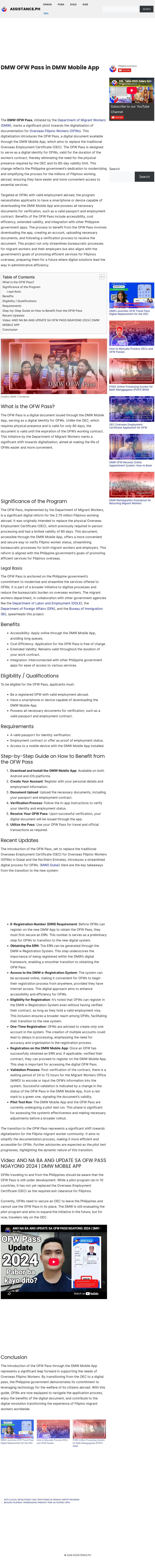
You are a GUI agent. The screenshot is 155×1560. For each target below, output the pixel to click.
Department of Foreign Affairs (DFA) (28, 609)
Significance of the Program (21, 287)
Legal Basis (14, 291)
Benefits (8, 296)
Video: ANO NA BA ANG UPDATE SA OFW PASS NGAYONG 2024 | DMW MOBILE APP (51, 322)
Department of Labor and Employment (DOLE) (47, 603)
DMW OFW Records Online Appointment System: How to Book (130, 464)
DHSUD (47, 4)
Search (147, 9)
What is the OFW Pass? (18, 282)
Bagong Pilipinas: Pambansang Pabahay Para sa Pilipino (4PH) (37, 1502)
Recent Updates (13, 315)
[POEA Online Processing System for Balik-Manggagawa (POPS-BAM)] (89, 1429)
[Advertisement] (77, 41)
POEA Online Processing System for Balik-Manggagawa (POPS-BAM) (89, 1443)
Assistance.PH (25, 9)
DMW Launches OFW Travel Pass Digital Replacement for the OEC (129, 312)
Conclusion (10, 329)
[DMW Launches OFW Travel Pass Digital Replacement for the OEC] (17, 1429)
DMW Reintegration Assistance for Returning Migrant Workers (130, 502)
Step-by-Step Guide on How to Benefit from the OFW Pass (42, 310)
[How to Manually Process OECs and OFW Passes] (53, 1429)
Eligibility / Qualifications (19, 301)
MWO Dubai (50, 865)
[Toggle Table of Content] (100, 276)
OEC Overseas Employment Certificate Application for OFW (128, 426)
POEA (61, 4)
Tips (45, 13)
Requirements (11, 306)
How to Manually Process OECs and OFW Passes (131, 350)
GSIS (85, 4)
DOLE (73, 4)
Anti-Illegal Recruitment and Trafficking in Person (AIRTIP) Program (41, 1499)
